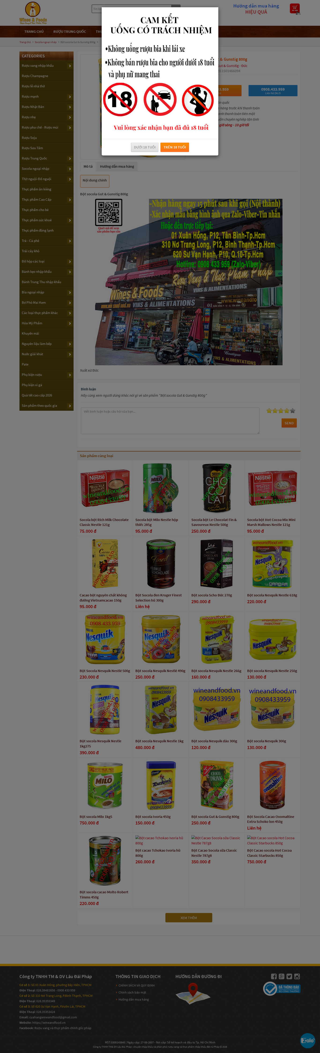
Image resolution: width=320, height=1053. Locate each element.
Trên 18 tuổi (175, 147)
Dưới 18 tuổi (145, 147)
